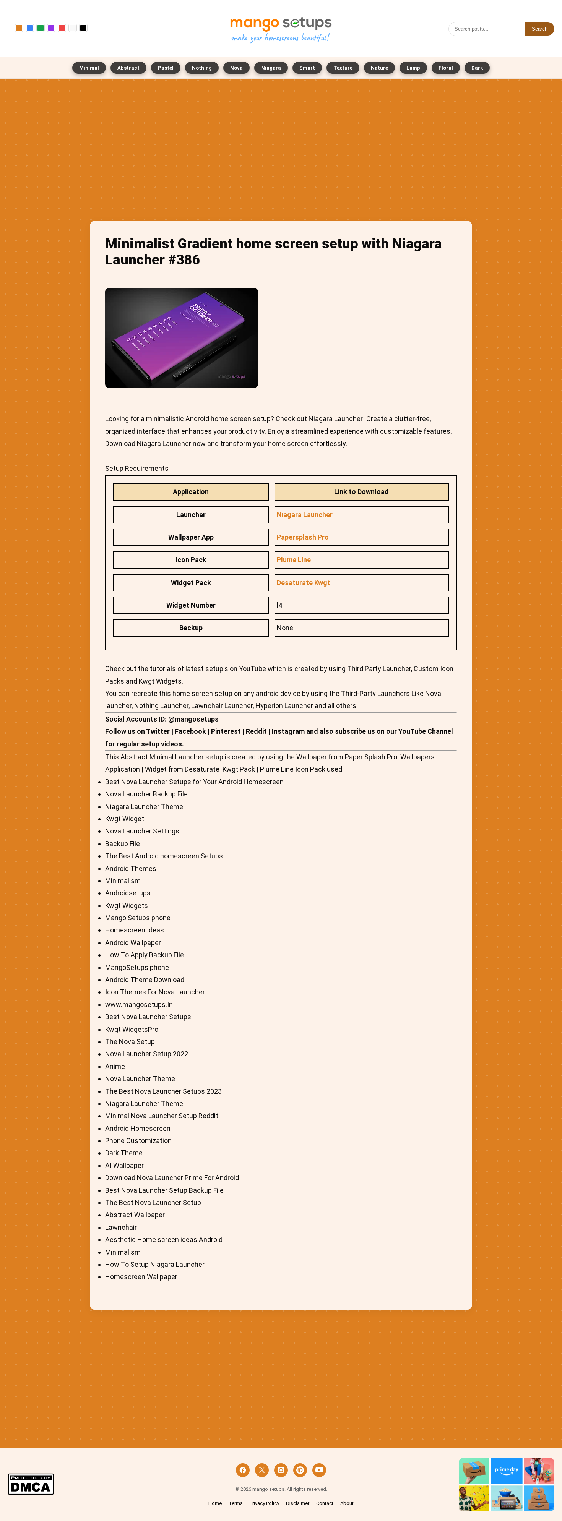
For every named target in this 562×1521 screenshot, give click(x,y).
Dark (477, 68)
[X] (262, 1470)
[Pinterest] (300, 1470)
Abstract (128, 68)
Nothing (202, 68)
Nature (379, 68)
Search (539, 29)
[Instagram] (281, 1470)
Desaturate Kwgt (303, 583)
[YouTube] (319, 1470)
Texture (342, 68)
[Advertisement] (281, 151)
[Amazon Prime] (506, 1485)
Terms (236, 1503)
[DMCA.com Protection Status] (31, 1485)
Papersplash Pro (303, 537)
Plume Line (294, 560)
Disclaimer (297, 1503)
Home (215, 1503)
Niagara (271, 68)
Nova (236, 68)
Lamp (413, 68)
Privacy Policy (264, 1503)
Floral (446, 68)
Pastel (166, 68)
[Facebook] (243, 1470)
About (347, 1503)
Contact (324, 1503)
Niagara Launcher (305, 515)
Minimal (89, 68)
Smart (307, 68)
